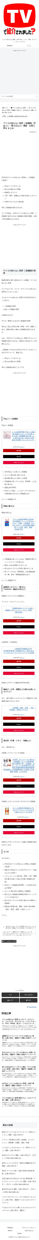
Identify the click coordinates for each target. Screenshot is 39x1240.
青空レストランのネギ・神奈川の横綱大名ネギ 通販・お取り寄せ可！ (19, 1164)
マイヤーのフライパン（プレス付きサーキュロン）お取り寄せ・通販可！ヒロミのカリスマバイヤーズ (19, 1200)
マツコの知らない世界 (10, 941)
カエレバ (22, 447)
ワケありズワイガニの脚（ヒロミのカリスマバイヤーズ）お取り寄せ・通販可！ (19, 1209)
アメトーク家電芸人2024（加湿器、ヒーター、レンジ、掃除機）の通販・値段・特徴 (19, 1141)
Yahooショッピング (19, 462)
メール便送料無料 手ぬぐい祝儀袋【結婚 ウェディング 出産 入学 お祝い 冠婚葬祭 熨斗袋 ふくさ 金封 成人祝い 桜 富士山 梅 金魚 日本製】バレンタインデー (23, 436)
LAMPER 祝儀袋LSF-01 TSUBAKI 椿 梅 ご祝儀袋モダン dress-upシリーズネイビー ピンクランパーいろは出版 (18, 651)
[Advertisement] (19, 71)
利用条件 (10, 1227)
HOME (19, 1233)
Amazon (19, 456)
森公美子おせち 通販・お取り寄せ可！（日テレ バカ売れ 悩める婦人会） (19, 1190)
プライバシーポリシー (29, 1227)
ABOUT (10, 1230)
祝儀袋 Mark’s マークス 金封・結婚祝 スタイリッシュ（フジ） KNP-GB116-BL (19, 610)
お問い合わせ (29, 1230)
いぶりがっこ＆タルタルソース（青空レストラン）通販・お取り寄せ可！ (19, 1149)
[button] (37, 96)
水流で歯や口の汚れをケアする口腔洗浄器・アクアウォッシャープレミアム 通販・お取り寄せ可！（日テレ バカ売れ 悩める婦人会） (19, 1181)
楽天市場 (19, 450)
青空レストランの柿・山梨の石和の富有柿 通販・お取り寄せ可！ (18, 1172)
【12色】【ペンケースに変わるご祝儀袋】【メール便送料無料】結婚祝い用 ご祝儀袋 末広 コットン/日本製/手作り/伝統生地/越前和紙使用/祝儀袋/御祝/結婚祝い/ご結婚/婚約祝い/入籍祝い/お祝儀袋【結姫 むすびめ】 (19, 765)
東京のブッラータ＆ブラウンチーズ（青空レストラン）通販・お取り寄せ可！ (19, 1133)
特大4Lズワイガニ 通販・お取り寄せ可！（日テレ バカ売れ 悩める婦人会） (19, 1156)
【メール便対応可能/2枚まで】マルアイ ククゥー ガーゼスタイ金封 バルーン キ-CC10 (23, 810)
